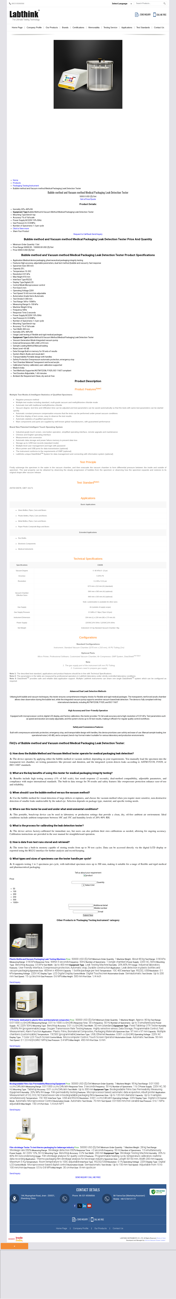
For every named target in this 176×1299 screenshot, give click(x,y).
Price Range (18, 247)
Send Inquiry (97, 234)
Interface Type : (135, 971)
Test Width (17, 329)
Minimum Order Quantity (23, 244)
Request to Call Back (82, 234)
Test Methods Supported (24, 370)
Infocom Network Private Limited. (155, 1240)
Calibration (17, 365)
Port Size (17, 288)
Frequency (17, 310)
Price (15, 250)
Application (18, 260)
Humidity (17, 332)
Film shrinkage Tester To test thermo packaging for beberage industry (42, 1147)
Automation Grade (21, 296)
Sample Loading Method (23, 346)
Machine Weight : (131, 959)
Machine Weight (20, 307)
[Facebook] (75, 1207)
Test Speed (18, 293)
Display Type (18, 282)
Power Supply (19, 315)
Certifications (78, 27)
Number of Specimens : (106, 962)
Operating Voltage (21, 290)
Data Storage (18, 351)
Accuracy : (34, 965)
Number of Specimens (22, 321)
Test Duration (19, 373)
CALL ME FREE (94, 1177)
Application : (79, 1031)
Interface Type (19, 279)
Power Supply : (141, 962)
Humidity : (120, 965)
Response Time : (52, 962)
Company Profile (34, 27)
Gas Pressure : (52, 976)
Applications (126, 27)
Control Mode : (90, 973)
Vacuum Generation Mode (24, 340)
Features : (60, 968)
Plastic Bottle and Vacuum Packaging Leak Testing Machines (38, 959)
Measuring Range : (22, 962)
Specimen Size (19, 266)
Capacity (16, 268)
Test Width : (56, 965)
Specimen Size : (46, 971)
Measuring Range (20, 304)
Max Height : (73, 976)
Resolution (17, 274)
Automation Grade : (125, 973)
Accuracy (17, 326)
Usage (15, 335)
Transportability (20, 357)
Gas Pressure (18, 318)
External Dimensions (22, 343)
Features (17, 263)
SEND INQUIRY (81, 1177)
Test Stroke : (153, 1037)
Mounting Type (19, 324)
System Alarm (19, 354)
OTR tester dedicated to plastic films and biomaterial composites (39, 1020)
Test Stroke (18, 299)
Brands (65, 27)
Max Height (18, 277)
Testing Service (110, 27)
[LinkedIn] (84, 1207)
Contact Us (159, 27)
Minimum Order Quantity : (104, 959)
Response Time (20, 313)
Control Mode (19, 285)
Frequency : (77, 962)
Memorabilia (93, 27)
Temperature (18, 271)
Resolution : (120, 1034)
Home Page (17, 27)
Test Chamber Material (23, 362)
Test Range (18, 301)
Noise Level (18, 348)
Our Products (52, 27)
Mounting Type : (45, 1026)
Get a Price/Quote (88, 199)
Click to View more (21, 228)
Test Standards (143, 27)
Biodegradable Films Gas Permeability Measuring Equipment (37, 1084)
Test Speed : (27, 976)
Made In (16, 368)
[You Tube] (89, 1207)
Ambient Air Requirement (24, 376)
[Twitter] (79, 1207)
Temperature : (111, 971)
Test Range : (155, 959)
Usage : (146, 965)
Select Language (119, 3)
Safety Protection (20, 359)
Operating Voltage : (27, 973)
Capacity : (81, 971)
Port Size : (92, 976)
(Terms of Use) (161, 1238)
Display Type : (57, 973)
